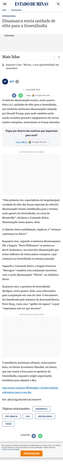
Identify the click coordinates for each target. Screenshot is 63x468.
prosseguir (32, 453)
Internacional (16, 10)
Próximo (59, 57)
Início (4, 10)
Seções (4, 3)
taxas (8, 424)
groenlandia (45, 416)
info (17, 81)
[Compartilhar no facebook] (14, 95)
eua (28, 416)
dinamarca (41, 409)
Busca (58, 3)
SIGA (29, 95)
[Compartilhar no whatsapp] (20, 95)
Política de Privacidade (10, 449)
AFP (12, 81)
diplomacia (11, 416)
